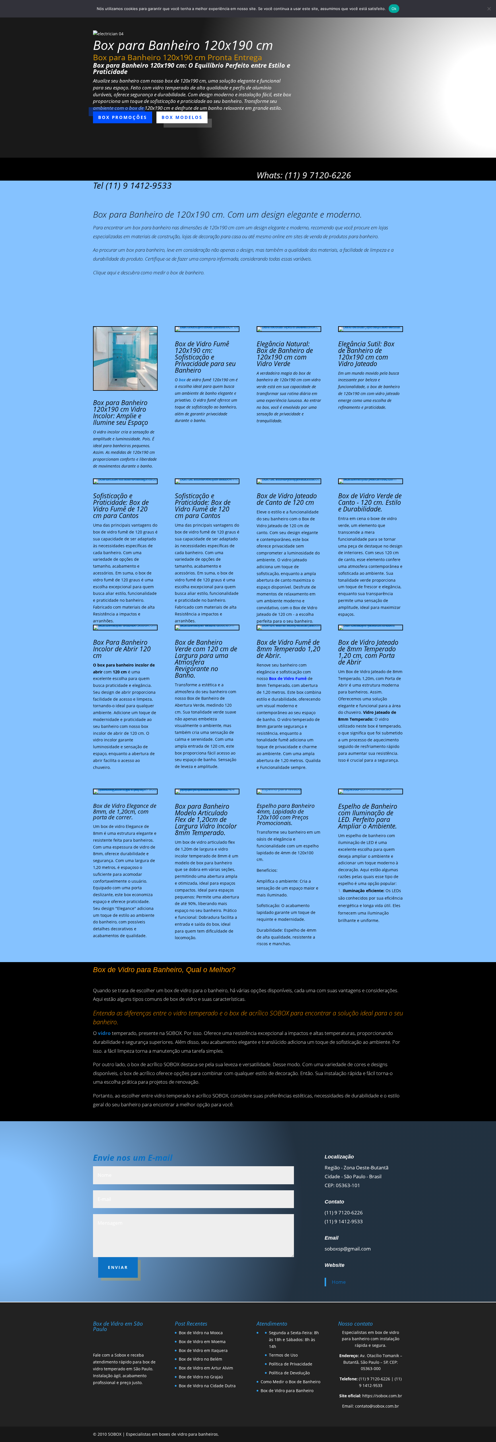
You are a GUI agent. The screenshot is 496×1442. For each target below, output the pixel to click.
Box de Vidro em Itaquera (203, 1350)
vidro (104, 1033)
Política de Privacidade (290, 1364)
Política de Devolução (289, 1372)
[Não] (489, 8)
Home (339, 1282)
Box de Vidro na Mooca (201, 1332)
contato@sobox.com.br (377, 1406)
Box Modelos (182, 117)
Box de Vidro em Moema (202, 1341)
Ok (394, 8)
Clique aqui (104, 272)
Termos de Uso (283, 1355)
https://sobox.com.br (382, 1395)
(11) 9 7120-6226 (374, 1379)
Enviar (118, 1267)
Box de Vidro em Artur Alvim (206, 1368)
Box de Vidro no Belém (200, 1359)
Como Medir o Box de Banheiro (290, 1381)
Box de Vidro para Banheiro (287, 1390)
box (182, 379)
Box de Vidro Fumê (288, 678)
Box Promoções (122, 117)
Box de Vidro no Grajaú (201, 1377)
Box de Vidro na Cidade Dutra (207, 1385)
